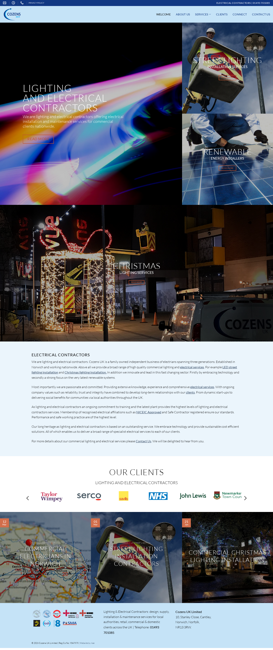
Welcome (163, 14)
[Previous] (28, 498)
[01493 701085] (22, 3)
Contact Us (261, 14)
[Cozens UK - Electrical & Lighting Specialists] (20, 14)
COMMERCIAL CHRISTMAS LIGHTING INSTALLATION (227, 556)
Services (201, 14)
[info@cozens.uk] (5, 3)
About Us (183, 14)
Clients (221, 14)
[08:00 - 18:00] (14, 3)
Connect (240, 14)
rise (93, 643)
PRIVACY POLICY (36, 3)
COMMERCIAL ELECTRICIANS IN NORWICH (45, 556)
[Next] (245, 498)
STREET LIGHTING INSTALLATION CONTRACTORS (136, 556)
